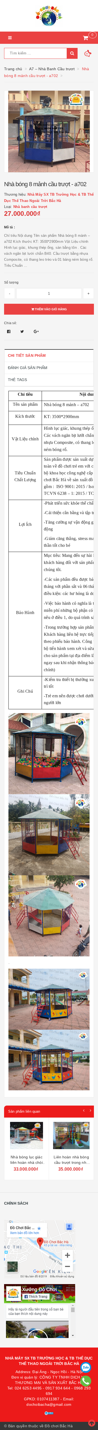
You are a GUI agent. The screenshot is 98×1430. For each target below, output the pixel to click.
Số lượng (11, 282)
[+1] (36, 331)
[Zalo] (85, 1367)
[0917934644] (85, 1381)
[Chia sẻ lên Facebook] (9, 331)
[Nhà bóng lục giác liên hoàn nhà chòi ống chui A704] (26, 1137)
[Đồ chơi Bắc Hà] (49, 16)
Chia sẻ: (10, 323)
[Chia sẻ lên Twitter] (22, 331)
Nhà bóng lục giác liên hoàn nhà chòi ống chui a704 (26, 1162)
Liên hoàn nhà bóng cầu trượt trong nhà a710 (71, 1162)
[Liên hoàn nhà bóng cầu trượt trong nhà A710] (71, 1137)
